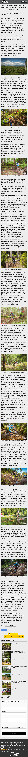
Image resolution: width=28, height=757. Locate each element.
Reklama (9, 744)
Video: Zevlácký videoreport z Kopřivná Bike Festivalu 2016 (17, 659)
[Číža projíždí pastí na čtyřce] (14, 166)
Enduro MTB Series (10, 626)
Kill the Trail (4, 749)
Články (11, 742)
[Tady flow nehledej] (14, 117)
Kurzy (22, 742)
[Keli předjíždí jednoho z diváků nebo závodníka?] (14, 316)
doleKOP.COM (4, 742)
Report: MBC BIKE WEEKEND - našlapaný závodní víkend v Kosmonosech (17, 674)
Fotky (14, 742)
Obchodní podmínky (15, 745)
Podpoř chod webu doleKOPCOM (15, 636)
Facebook (23, 745)
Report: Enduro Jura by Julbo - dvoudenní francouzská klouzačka (18, 652)
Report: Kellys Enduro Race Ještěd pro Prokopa (19, 667)
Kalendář (3, 744)
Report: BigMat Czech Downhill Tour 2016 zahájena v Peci (18, 682)
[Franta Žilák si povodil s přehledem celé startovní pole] (14, 567)
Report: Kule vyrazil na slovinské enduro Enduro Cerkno (17, 689)
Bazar (18, 742)
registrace (4, 702)
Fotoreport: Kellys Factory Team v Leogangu (18, 644)
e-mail (4, 711)
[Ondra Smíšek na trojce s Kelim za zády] (14, 363)
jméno (3, 706)
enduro (5, 629)
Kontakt (14, 744)
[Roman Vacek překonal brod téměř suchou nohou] (14, 431)
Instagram (9, 747)
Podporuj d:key (5, 745)
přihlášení (22, 701)
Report (16, 13)
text (3, 716)
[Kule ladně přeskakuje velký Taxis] (14, 476)
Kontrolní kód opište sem (12, 727)
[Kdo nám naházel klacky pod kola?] (14, 260)
